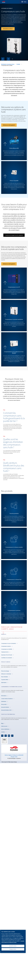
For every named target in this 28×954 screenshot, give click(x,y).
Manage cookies (14, 756)
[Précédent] (2, 59)
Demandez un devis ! (8, 29)
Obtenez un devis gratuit (9, 125)
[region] (13, 941)
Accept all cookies (12, 945)
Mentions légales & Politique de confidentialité (14, 755)
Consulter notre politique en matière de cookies (12, 941)
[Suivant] (8, 59)
